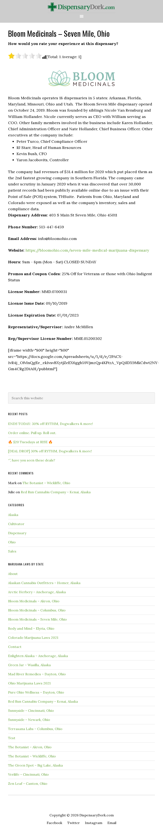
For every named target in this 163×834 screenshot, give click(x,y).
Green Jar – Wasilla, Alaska (29, 665)
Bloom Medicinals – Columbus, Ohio (37, 610)
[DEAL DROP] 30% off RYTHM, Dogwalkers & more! (50, 451)
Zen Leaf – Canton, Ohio (27, 783)
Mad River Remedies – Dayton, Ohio (37, 674)
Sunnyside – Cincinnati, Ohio (31, 710)
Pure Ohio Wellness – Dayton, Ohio (36, 692)
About (13, 574)
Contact (14, 647)
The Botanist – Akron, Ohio (30, 747)
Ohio (12, 542)
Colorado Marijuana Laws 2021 (33, 637)
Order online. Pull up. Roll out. (32, 433)
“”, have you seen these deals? (31, 460)
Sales (12, 551)
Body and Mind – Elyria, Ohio (31, 628)
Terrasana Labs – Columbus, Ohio (35, 729)
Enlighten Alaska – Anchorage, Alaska (38, 656)
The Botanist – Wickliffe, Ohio (46, 483)
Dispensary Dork (81, 7)
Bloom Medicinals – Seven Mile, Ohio (37, 619)
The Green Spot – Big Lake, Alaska (35, 765)
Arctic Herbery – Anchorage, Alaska (37, 592)
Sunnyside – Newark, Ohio (29, 720)
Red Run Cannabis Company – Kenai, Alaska (56, 492)
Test (11, 738)
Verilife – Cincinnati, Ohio (28, 774)
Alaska (13, 515)
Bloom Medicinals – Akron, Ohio (33, 601)
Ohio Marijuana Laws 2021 (29, 683)
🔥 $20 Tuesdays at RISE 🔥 (30, 442)
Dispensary (17, 533)
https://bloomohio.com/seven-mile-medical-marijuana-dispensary (87, 250)
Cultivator (16, 524)
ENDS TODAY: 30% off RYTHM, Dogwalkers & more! (50, 424)
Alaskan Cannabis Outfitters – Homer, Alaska (44, 583)
